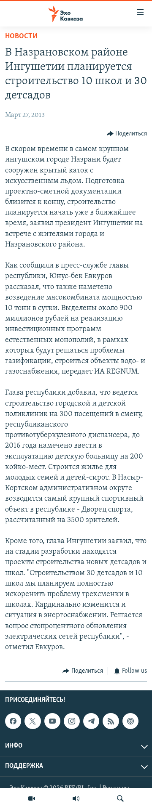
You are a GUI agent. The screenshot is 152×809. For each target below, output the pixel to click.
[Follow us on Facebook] (13, 721)
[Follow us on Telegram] (91, 721)
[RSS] (111, 721)
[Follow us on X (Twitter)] (32, 721)
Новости (21, 36)
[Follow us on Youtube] (52, 721)
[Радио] (76, 798)
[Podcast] (130, 721)
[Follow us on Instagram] (72, 721)
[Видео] (31, 798)
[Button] (127, 133)
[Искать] (120, 798)
